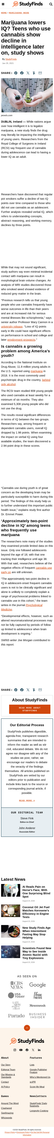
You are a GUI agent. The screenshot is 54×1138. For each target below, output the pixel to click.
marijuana (37, 371)
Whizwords (6, 1118)
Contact (5, 1082)
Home (4, 13)
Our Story (5, 1065)
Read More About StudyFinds (30, 709)
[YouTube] (21, 1050)
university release (12, 326)
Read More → (27, 800)
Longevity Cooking (39, 1111)
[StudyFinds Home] (27, 4)
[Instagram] (15, 1050)
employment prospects (21, 339)
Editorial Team (8, 1069)
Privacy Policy (10, 1132)
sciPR (33, 1082)
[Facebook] (27, 1050)
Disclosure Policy (23, 1132)
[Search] (51, 4)
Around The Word (10, 1103)
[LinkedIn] (39, 1050)
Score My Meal (37, 1087)
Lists (32, 1065)
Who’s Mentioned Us (40, 1077)
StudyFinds (11, 59)
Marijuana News (19, 13)
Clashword (6, 1108)
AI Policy (5, 1087)
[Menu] (3, 4)
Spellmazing (7, 1113)
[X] (33, 1050)
